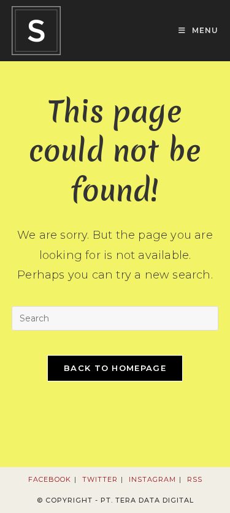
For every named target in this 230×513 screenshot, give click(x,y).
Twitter (100, 479)
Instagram (152, 479)
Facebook (49, 479)
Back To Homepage (115, 368)
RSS (194, 479)
